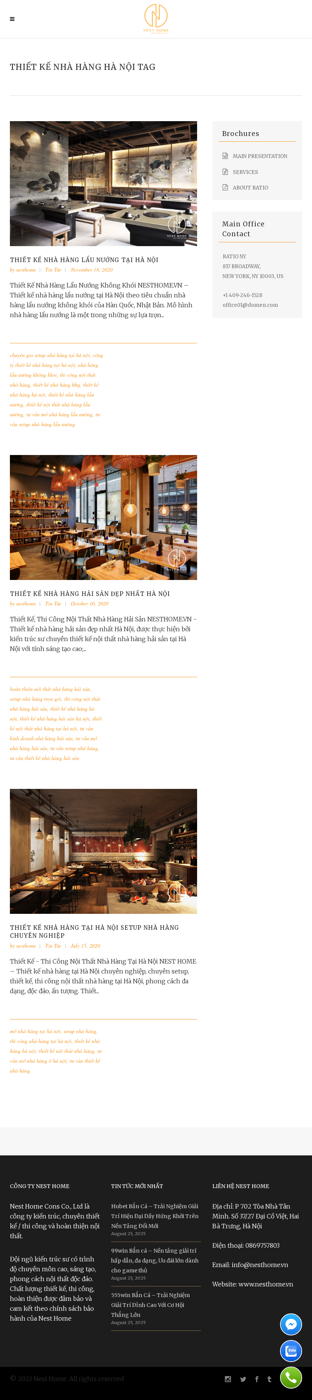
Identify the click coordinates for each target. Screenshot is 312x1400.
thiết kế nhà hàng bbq (56, 384)
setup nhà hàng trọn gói (35, 698)
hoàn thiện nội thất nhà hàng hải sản (50, 688)
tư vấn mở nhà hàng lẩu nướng (59, 414)
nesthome (26, 269)
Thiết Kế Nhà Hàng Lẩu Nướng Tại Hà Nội (84, 260)
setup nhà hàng (80, 1031)
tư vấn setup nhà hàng (74, 748)
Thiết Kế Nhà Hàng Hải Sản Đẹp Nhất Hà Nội (90, 593)
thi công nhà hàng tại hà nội (41, 1040)
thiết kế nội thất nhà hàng (66, 1050)
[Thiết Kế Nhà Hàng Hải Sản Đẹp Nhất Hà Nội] (103, 517)
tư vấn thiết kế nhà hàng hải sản (44, 758)
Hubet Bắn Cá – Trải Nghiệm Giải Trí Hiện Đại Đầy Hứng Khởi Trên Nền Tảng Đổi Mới (155, 1216)
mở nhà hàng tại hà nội (35, 1031)
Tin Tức (53, 269)
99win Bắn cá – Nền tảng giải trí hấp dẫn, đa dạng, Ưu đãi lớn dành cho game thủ (155, 1260)
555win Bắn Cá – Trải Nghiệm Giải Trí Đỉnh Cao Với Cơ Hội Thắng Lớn (150, 1305)
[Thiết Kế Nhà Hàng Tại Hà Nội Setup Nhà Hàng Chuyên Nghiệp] (103, 850)
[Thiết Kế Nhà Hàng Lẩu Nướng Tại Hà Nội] (103, 183)
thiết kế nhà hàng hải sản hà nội (54, 718)
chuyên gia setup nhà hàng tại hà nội (50, 355)
